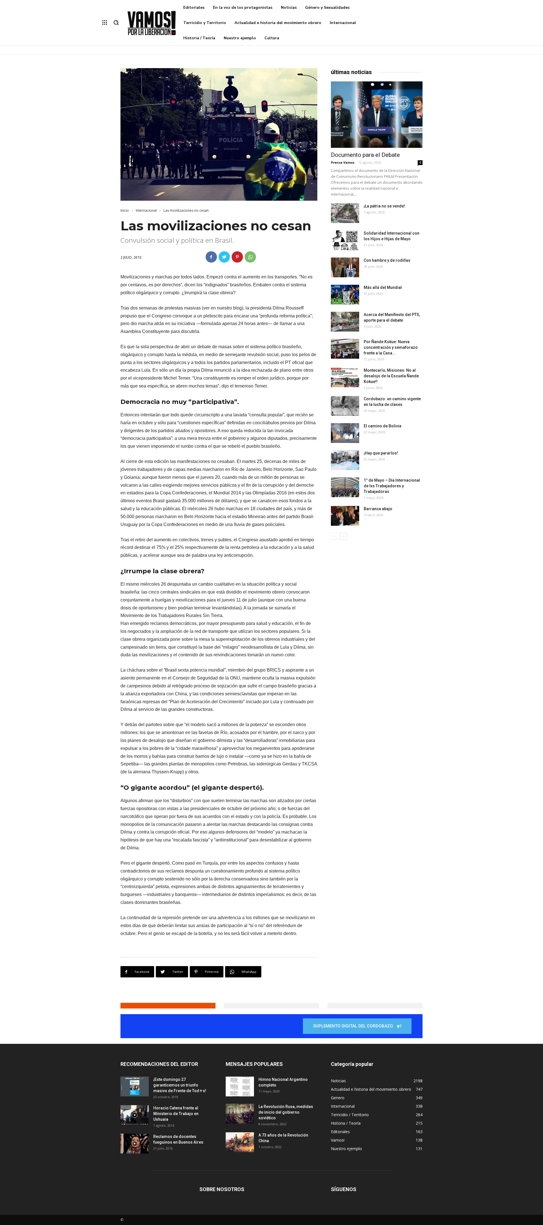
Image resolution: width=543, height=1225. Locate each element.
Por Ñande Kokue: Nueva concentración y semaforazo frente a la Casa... (391, 347)
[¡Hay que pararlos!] (345, 460)
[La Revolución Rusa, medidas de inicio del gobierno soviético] (240, 1114)
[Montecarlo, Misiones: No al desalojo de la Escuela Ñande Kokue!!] (345, 377)
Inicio (124, 210)
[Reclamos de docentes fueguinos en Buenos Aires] (134, 1143)
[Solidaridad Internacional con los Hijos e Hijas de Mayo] (345, 240)
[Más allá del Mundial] (345, 294)
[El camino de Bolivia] (345, 433)
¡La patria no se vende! (384, 206)
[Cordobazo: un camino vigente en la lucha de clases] (345, 406)
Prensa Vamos (342, 162)
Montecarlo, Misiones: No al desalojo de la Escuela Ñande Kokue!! (391, 376)
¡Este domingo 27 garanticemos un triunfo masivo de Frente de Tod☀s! (179, 1085)
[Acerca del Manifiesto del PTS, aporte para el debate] (345, 322)
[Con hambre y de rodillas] (345, 267)
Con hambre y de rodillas (387, 260)
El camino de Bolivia (382, 426)
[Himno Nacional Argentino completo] (240, 1086)
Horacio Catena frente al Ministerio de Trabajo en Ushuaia (176, 1114)
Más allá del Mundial (383, 287)
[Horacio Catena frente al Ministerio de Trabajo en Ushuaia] (134, 1115)
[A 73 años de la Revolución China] (240, 1142)
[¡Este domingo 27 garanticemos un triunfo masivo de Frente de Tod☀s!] (134, 1086)
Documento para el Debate (365, 154)
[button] (116, 23)
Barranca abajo (378, 509)
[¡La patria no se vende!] (345, 213)
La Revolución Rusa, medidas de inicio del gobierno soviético (285, 1112)
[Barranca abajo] (345, 516)
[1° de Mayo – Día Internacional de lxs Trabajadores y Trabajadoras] (345, 487)
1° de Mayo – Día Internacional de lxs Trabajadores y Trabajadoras (392, 486)
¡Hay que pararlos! (381, 453)
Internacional (146, 210)
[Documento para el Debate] (377, 114)
